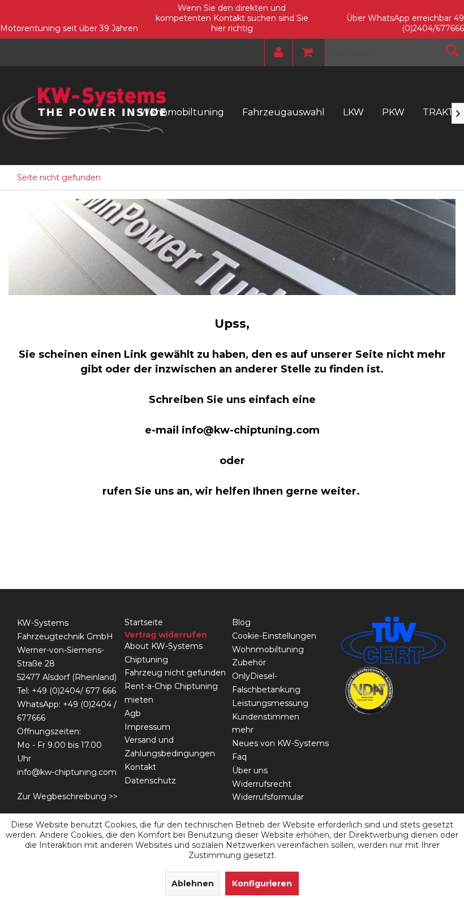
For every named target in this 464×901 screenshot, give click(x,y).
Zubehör (249, 662)
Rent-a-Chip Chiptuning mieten (171, 693)
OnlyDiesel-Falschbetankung (266, 683)
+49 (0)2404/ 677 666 (74, 691)
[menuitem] (275, 52)
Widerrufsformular (268, 797)
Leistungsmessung (270, 703)
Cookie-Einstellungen (274, 636)
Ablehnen (192, 883)
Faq (239, 757)
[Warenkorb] (304, 52)
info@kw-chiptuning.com (67, 772)
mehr (243, 730)
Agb (132, 713)
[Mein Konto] (276, 52)
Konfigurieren (262, 883)
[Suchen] (452, 50)
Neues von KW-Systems (280, 743)
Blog (241, 622)
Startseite (143, 622)
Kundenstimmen (265, 717)
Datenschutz (150, 781)
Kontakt (140, 767)
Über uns (250, 770)
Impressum (147, 727)
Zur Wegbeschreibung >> (67, 796)
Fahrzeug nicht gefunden (175, 673)
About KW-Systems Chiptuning (163, 653)
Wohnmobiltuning (268, 649)
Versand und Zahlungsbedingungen (169, 747)
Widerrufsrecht (261, 784)
